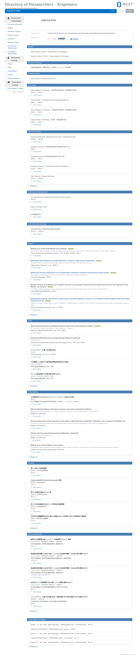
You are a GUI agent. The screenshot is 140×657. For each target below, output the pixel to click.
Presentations (12, 71)
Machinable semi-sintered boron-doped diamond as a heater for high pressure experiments (63, 260)
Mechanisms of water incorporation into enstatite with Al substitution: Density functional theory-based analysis (70, 272)
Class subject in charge (15, 88)
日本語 (122, 11)
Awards (10, 74)
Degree (10, 28)
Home (113, 11)
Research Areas (13, 35)
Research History (13, 42)
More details (37, 95)
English (130, 11)
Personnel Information (15, 24)
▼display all (33, 186)
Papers (10, 64)
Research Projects (14, 78)
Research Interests (14, 31)
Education (11, 39)
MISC (10, 67)
